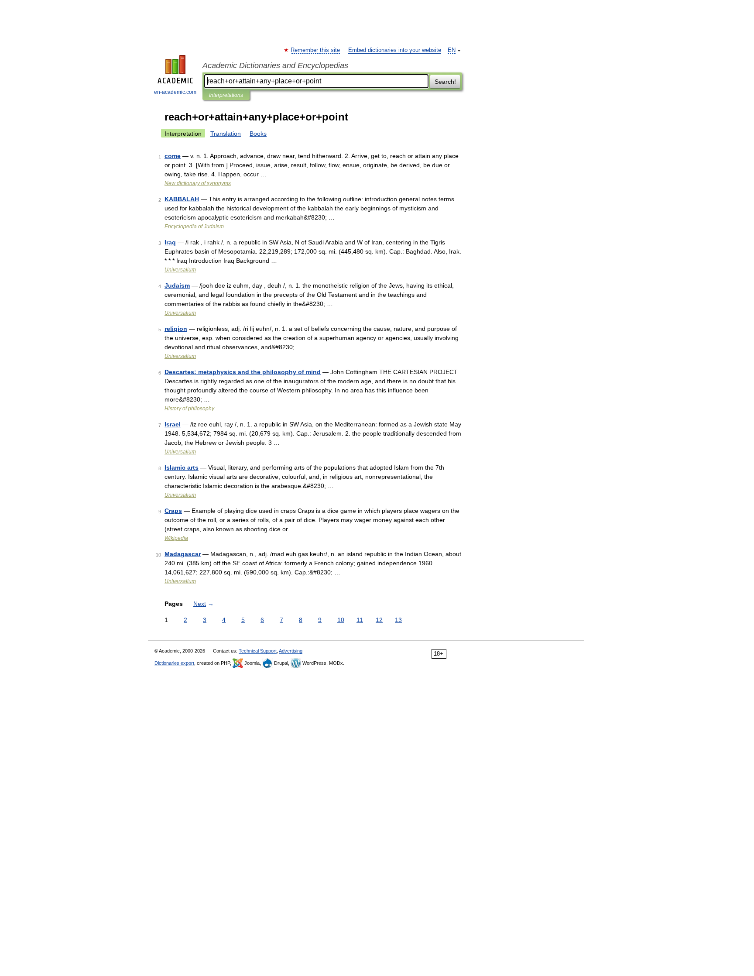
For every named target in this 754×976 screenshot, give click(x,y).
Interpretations (226, 95)
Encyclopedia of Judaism (194, 226)
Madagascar (183, 553)
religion (176, 328)
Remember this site (315, 50)
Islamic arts (182, 467)
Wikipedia (176, 538)
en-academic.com (175, 92)
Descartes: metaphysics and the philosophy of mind (243, 371)
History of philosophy (189, 409)
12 (379, 619)
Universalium (180, 270)
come (173, 155)
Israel (173, 424)
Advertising (290, 650)
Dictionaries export (174, 663)
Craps (173, 510)
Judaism (177, 285)
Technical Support (258, 650)
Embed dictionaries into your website (394, 50)
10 (340, 619)
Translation (225, 133)
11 (359, 619)
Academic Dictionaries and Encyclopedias (275, 65)
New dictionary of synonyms (198, 183)
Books (258, 133)
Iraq (170, 242)
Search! (445, 81)
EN (452, 50)
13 (398, 619)
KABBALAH (182, 199)
